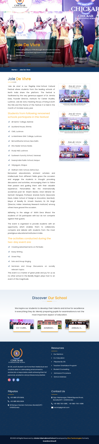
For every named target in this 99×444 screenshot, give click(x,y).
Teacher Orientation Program (65, 365)
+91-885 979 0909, (17, 397)
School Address (59, 377)
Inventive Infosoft (49, 441)
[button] (29, 64)
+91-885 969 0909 (17, 401)
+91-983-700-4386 (76, 403)
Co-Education (58, 358)
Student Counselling (61, 369)
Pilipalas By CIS (59, 362)
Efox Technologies (74, 438)
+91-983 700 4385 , (61, 403)
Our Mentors (58, 354)
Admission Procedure (62, 373)
